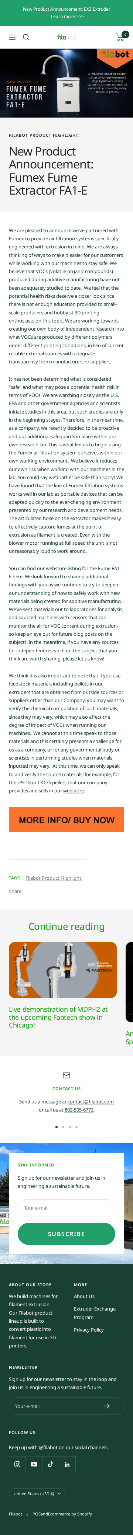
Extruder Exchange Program (95, 1312)
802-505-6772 (79, 1109)
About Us (84, 1296)
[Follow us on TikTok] (50, 1464)
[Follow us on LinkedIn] (67, 1464)
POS (37, 1514)
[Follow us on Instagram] (17, 1464)
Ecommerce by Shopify (70, 1514)
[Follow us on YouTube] (33, 1464)
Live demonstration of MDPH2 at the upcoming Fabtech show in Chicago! (58, 1017)
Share (15, 891)
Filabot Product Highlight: (44, 135)
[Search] (26, 37)
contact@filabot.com (91, 1101)
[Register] (107, 1406)
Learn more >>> (67, 16)
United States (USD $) (34, 1493)
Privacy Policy (89, 1329)
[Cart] (120, 37)
